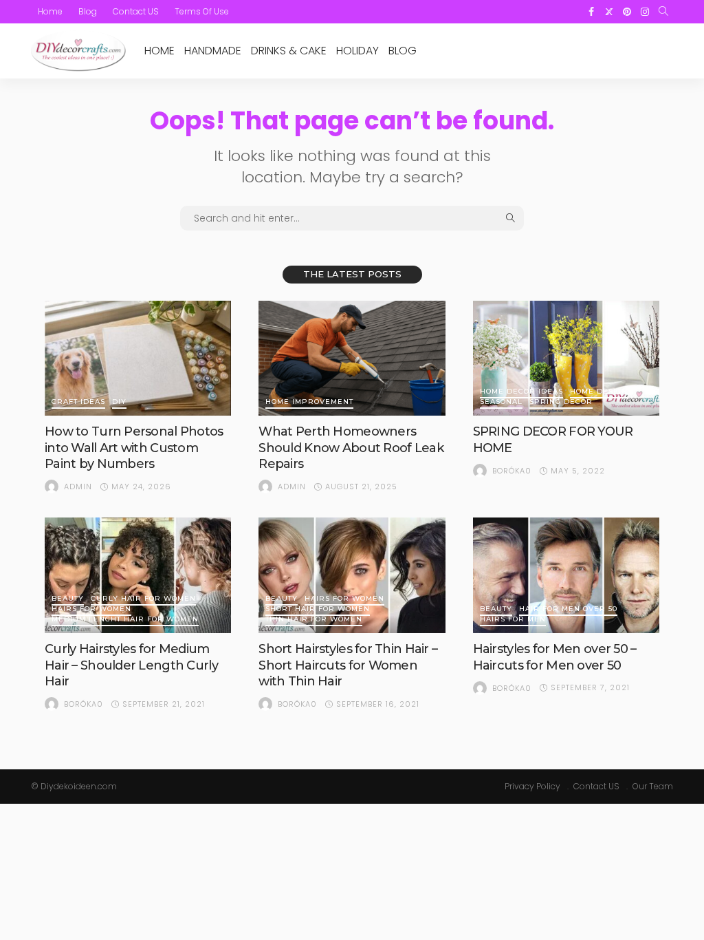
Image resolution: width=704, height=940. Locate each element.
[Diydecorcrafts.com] (78, 51)
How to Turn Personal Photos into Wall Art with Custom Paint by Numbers (134, 447)
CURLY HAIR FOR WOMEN (143, 599)
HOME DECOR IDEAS (521, 392)
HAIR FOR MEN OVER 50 (568, 609)
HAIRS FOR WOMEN (91, 609)
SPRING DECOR (561, 402)
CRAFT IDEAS (78, 402)
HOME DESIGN (599, 392)
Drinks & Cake (289, 50)
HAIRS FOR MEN (513, 619)
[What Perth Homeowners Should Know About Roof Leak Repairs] (351, 358)
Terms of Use (202, 11)
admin (78, 486)
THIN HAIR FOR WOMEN (313, 619)
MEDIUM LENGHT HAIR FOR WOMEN (125, 619)
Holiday (357, 50)
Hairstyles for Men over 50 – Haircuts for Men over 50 (555, 656)
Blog (87, 11)
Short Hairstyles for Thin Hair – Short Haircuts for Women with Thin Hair (347, 665)
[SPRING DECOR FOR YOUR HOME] (566, 358)
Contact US (136, 11)
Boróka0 (511, 470)
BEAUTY (68, 599)
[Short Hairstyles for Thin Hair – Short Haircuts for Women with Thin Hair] (351, 575)
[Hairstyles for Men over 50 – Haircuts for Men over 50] (566, 575)
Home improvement (309, 402)
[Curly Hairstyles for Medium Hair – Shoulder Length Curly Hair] (138, 575)
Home (50, 11)
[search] (663, 11)
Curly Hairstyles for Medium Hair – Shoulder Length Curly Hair (131, 665)
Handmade (212, 50)
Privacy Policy (532, 786)
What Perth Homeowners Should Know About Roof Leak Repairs (350, 447)
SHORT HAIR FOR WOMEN (317, 609)
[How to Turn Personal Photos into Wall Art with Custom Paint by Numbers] (138, 358)
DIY (119, 402)
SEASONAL (501, 402)
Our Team (652, 786)
